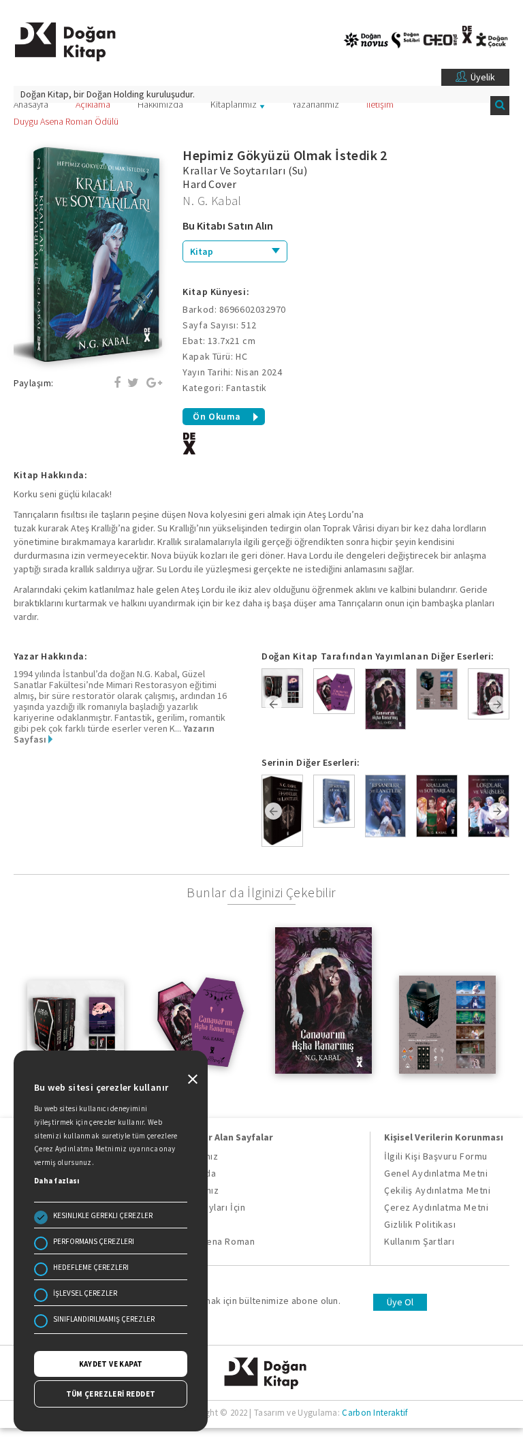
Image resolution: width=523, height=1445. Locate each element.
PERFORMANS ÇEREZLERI (93, 1241)
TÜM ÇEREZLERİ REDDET (111, 1394)
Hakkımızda (160, 104)
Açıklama (93, 104)
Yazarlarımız (315, 104)
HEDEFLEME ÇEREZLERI (91, 1267)
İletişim (380, 104)
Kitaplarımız (233, 104)
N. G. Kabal (212, 200)
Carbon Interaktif (374, 1412)
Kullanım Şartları (419, 1241)
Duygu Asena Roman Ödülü (66, 121)
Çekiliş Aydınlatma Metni (437, 1190)
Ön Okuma (216, 416)
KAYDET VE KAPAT (111, 1364)
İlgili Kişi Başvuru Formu (436, 1156)
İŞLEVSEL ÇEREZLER (85, 1293)
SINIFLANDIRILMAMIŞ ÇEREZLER (104, 1319)
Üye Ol (400, 1302)
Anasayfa (31, 104)
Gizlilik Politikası (420, 1224)
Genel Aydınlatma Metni (436, 1173)
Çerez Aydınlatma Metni (436, 1207)
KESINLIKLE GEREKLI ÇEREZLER (103, 1215)
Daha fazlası (57, 1180)
